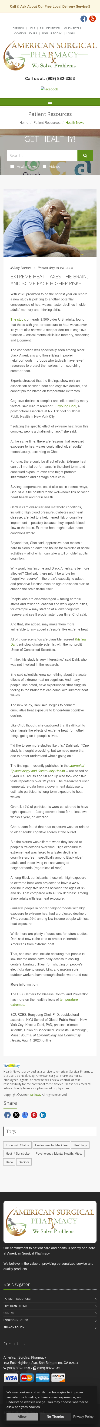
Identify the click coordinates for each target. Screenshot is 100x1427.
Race (9, 1162)
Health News (27, 166)
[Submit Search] (85, 155)
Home (24, 122)
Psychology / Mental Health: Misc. (59, 1153)
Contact (9, 1313)
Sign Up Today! (52, 33)
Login (71, 33)
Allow (22, 1416)
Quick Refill (73, 28)
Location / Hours (25, 33)
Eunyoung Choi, (65, 406)
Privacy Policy (13, 1327)
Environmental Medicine (51, 1145)
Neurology (80, 1145)
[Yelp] (92, 19)
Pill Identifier (50, 28)
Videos (54, 166)
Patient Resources (46, 122)
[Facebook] (83, 19)
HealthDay (34, 1095)
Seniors (24, 1162)
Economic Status (17, 1145)
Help (32, 28)
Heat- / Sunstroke (18, 1153)
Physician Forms (15, 1306)
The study (17, 319)
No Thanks (55, 1416)
